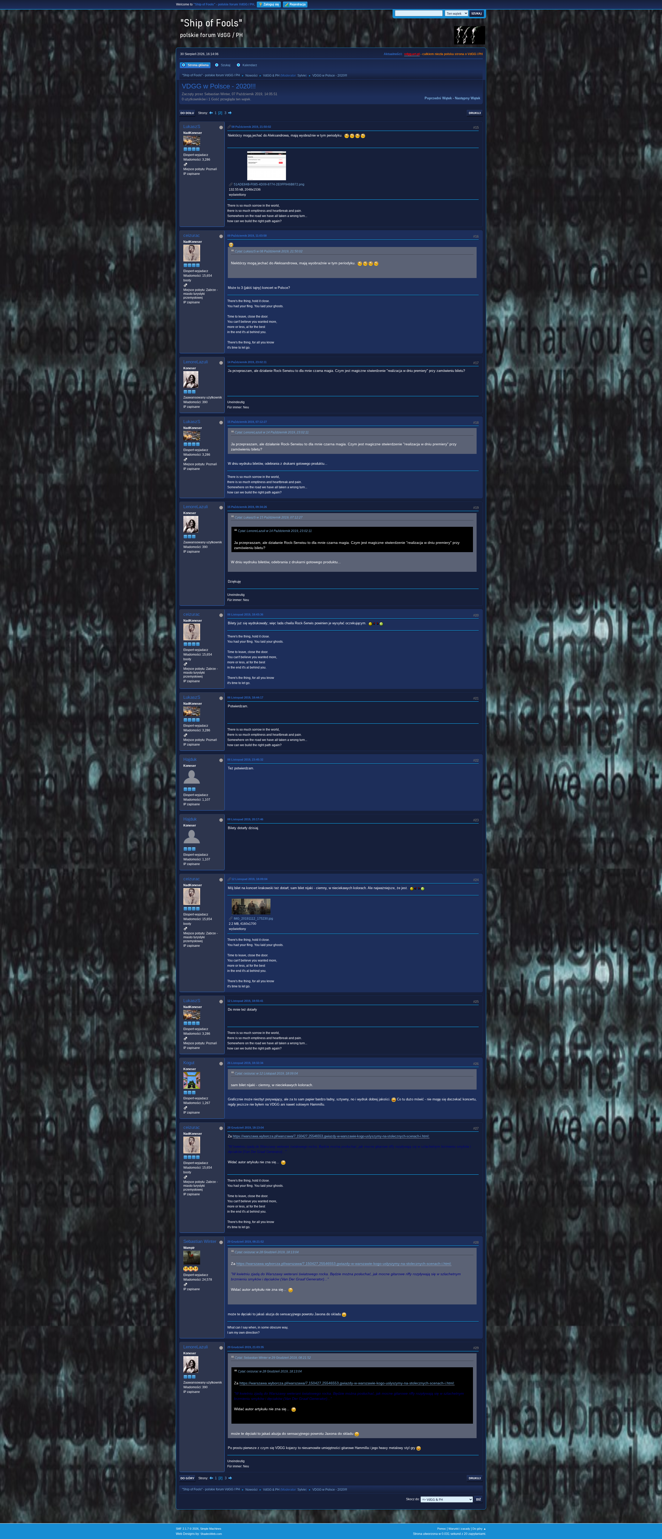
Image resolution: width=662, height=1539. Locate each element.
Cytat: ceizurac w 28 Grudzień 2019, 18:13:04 (267, 1252)
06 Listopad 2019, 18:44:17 (245, 697)
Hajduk (190, 759)
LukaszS (191, 126)
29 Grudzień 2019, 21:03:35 (245, 1347)
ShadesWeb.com (211, 1533)
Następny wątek (467, 98)
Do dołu (187, 113)
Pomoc (441, 1528)
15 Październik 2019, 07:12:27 (247, 421)
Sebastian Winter (199, 1241)
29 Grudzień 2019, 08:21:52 (245, 1241)
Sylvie (301, 75)
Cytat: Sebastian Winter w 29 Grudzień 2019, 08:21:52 (273, 1358)
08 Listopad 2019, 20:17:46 (245, 819)
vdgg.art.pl (412, 54)
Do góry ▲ (479, 1528)
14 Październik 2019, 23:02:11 (247, 362)
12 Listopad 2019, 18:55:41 (245, 1000)
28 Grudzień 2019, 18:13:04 (245, 1127)
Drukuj (475, 113)
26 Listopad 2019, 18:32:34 (245, 1062)
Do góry (187, 1478)
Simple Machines (210, 1528)
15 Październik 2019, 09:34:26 (247, 506)
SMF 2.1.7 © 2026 (187, 1528)
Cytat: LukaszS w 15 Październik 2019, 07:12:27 (269, 517)
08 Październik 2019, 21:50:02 (251, 126)
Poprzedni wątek (438, 98)
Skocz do (412, 1499)
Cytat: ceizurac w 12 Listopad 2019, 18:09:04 (266, 1073)
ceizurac (191, 235)
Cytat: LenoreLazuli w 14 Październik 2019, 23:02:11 (272, 432)
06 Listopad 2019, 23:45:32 (245, 759)
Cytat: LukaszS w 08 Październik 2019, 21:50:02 (269, 251)
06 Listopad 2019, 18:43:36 (245, 614)
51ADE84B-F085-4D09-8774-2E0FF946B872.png (268, 184)
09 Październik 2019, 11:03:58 (247, 235)
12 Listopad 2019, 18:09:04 (249, 879)
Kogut (188, 1062)
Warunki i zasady (459, 1528)
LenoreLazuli (195, 361)
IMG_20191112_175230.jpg (253, 918)
